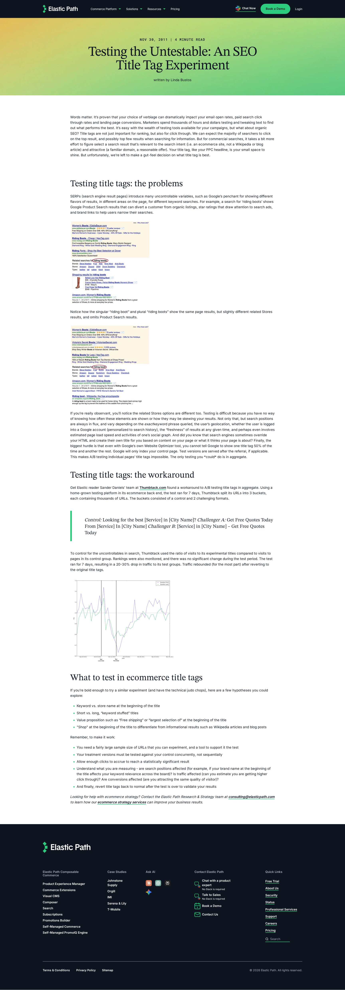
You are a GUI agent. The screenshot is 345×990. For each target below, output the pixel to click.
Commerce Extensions (59, 890)
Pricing (175, 9)
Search (48, 908)
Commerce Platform (104, 9)
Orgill (111, 891)
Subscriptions (52, 914)
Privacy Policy (86, 970)
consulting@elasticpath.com (251, 797)
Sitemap (107, 970)
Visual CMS (51, 896)
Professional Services (281, 909)
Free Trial (272, 881)
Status (270, 902)
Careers (271, 923)
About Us (272, 888)
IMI (109, 897)
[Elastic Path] (60, 9)
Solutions (132, 9)
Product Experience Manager (64, 884)
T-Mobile (113, 909)
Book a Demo (275, 9)
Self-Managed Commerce (61, 926)
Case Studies (116, 872)
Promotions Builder (56, 920)
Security (271, 895)
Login (298, 9)
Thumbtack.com (153, 488)
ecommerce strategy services (121, 802)
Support (271, 916)
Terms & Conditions (56, 970)
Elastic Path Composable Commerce (61, 873)
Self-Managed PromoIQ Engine (65, 932)
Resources (154, 9)
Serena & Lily (116, 903)
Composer (50, 902)
